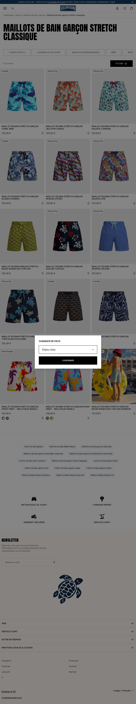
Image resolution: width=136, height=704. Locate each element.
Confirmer (68, 360)
